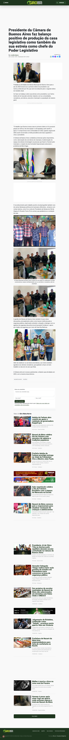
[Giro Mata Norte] (34, 2)
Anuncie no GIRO (36, 731)
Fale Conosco (50, 731)
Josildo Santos (15, 55)
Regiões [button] (25, 379)
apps (44, 731)
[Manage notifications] (3, 736)
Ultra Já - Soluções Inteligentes (59, 736)
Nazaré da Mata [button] (18, 379)
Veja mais (34, 716)
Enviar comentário (19, 401)
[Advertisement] (34, 16)
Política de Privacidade (60, 731)
